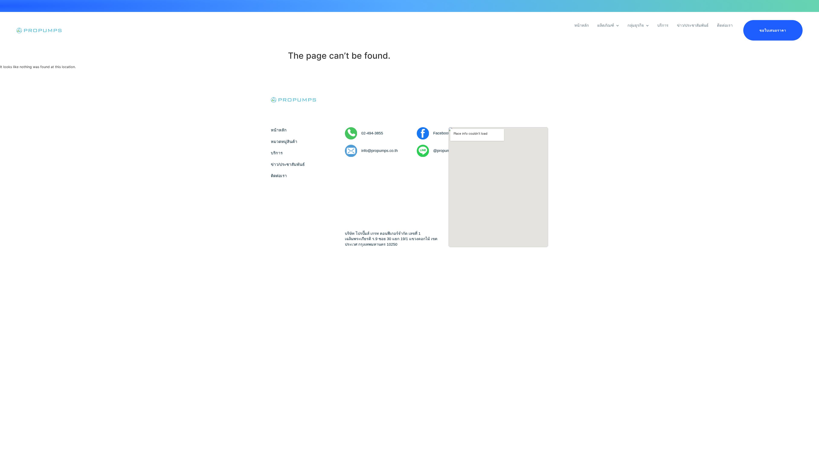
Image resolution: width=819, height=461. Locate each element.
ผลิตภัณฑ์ (605, 25)
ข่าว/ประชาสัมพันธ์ (693, 25)
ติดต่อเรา (725, 25)
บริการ (662, 25)
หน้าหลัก (581, 25)
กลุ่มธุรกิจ (635, 25)
